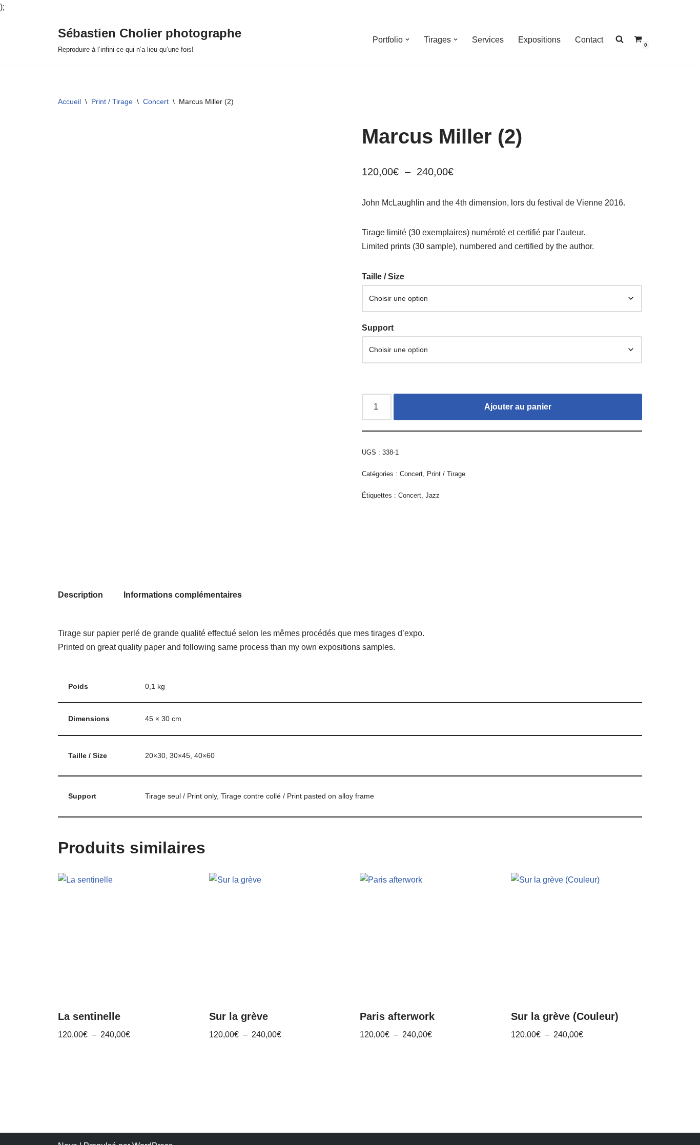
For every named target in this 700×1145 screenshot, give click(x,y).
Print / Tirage (112, 101)
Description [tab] (80, 594)
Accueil (69, 101)
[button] (407, 39)
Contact (589, 39)
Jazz (432, 495)
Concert (156, 101)
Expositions (539, 39)
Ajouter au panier (517, 406)
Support (378, 327)
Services (488, 39)
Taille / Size (383, 276)
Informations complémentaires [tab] (182, 594)
